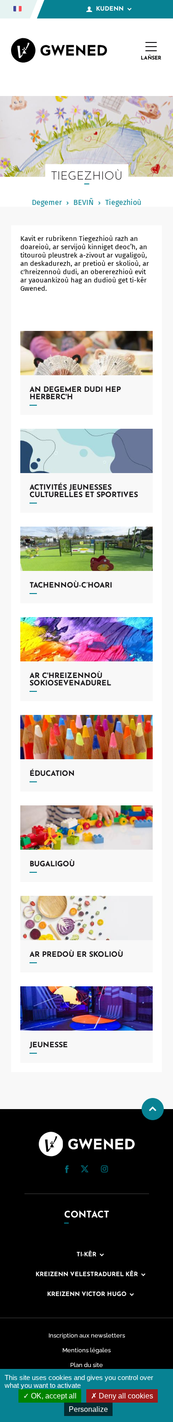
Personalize (88, 1409)
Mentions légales (86, 1350)
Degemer (47, 202)
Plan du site (86, 1365)
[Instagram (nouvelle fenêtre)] (104, 1170)
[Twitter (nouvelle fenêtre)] (85, 1170)
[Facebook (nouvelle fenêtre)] (67, 1171)
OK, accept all (53, 1396)
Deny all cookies (125, 1396)
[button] (67, 1169)
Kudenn (110, 9)
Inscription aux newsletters (86, 1335)
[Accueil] (59, 51)
